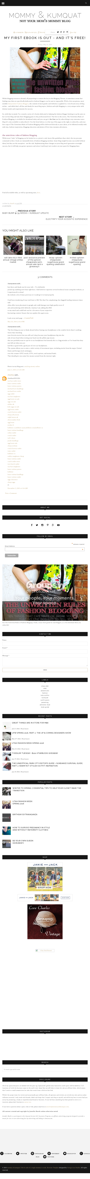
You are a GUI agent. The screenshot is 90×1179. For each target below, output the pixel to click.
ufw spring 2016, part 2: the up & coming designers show (41, 733)
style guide (45, 707)
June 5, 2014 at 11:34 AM (16, 370)
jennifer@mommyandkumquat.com (57, 1107)
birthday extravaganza (25, 814)
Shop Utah (45, 686)
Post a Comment (11, 493)
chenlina (11, 375)
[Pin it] (67, 32)
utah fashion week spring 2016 (28, 743)
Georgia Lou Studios (74, 1168)
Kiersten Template (53, 1168)
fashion (45, 693)
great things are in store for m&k (30, 723)
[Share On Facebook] (61, 32)
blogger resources (25, 32)
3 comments (6, 206)
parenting (45, 702)
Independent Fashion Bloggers (18, 104)
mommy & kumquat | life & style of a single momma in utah (26, 1168)
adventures (45, 691)
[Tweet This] (58, 32)
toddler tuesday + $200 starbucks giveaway (35, 753)
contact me (27, 1102)
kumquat (45, 697)
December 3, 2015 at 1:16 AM (18, 488)
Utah (45, 688)
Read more (25, 729)
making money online (32, 366)
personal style (45, 705)
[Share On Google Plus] (64, 32)
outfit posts (45, 700)
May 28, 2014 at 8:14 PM (16, 322)
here (38, 193)
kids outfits (45, 695)
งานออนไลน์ (28, 318)
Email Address (44, 546)
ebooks (42, 32)
